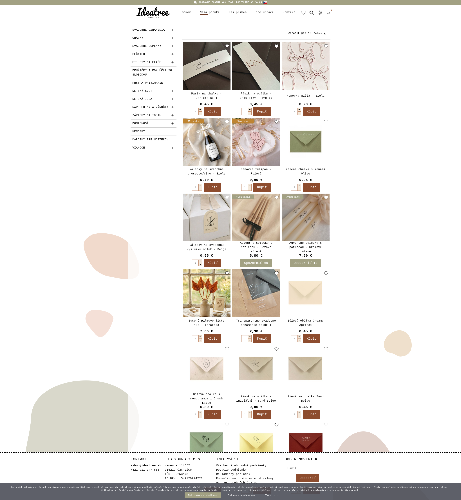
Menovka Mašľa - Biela (306, 96)
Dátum (318, 33)
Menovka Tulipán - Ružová (256, 171)
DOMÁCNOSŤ (140, 123)
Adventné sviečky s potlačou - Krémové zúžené (305, 247)
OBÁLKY (137, 38)
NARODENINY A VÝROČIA (150, 107)
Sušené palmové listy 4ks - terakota (207, 323)
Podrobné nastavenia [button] (241, 495)
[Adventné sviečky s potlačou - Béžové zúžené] (256, 217)
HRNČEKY (138, 131)
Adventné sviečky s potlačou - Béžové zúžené (256, 247)
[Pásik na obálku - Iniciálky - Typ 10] (256, 66)
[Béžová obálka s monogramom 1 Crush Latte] (206, 369)
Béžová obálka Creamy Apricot (306, 323)
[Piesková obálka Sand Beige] (306, 369)
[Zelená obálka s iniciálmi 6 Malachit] (206, 444)
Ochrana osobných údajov (237, 482)
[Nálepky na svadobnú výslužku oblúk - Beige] (206, 217)
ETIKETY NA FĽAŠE (146, 62)
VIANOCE (138, 147)
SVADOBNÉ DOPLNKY (146, 46)
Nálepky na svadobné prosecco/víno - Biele (206, 171)
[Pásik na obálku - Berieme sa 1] (206, 66)
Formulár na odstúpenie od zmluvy (245, 478)
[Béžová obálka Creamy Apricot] (306, 293)
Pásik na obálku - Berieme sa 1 (206, 96)
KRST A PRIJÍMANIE (147, 83)
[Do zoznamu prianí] (226, 46)
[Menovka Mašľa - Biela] (306, 66)
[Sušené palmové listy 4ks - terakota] (206, 293)
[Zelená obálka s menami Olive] (306, 142)
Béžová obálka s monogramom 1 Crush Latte (206, 399)
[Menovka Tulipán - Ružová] (256, 142)
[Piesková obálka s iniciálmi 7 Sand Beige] (256, 369)
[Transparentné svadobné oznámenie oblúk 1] (256, 293)
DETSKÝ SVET (142, 91)
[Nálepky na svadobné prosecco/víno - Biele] (206, 142)
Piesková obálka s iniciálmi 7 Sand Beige (256, 398)
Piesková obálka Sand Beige (306, 398)
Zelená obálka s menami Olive (305, 171)
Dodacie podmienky (231, 470)
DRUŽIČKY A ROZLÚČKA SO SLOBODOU (152, 72)
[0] (327, 15)
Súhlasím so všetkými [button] (202, 495)
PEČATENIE (140, 54)
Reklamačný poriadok (233, 474)
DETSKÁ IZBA (142, 99)
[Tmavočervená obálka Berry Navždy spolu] (306, 444)
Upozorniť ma (256, 263)
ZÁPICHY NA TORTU (146, 115)
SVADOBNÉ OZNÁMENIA (148, 30)
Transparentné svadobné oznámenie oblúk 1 (256, 323)
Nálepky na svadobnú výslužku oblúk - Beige (206, 247)
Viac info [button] (271, 495)
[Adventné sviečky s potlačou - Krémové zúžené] (306, 217)
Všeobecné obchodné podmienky (241, 465)
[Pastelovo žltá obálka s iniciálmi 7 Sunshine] (256, 444)
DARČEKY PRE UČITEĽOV (150, 139)
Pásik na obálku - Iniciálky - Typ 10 (256, 96)
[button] (319, 12)
